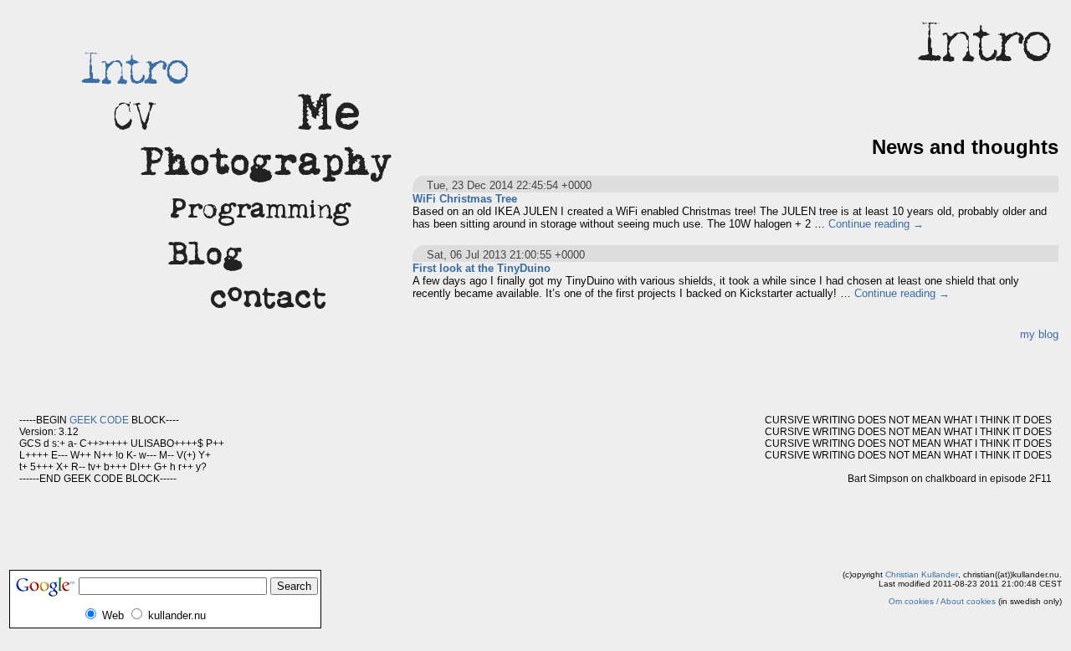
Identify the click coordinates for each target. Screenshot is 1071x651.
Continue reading (876, 224)
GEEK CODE (99, 420)
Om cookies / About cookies (942, 601)
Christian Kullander (921, 574)
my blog (1039, 334)
